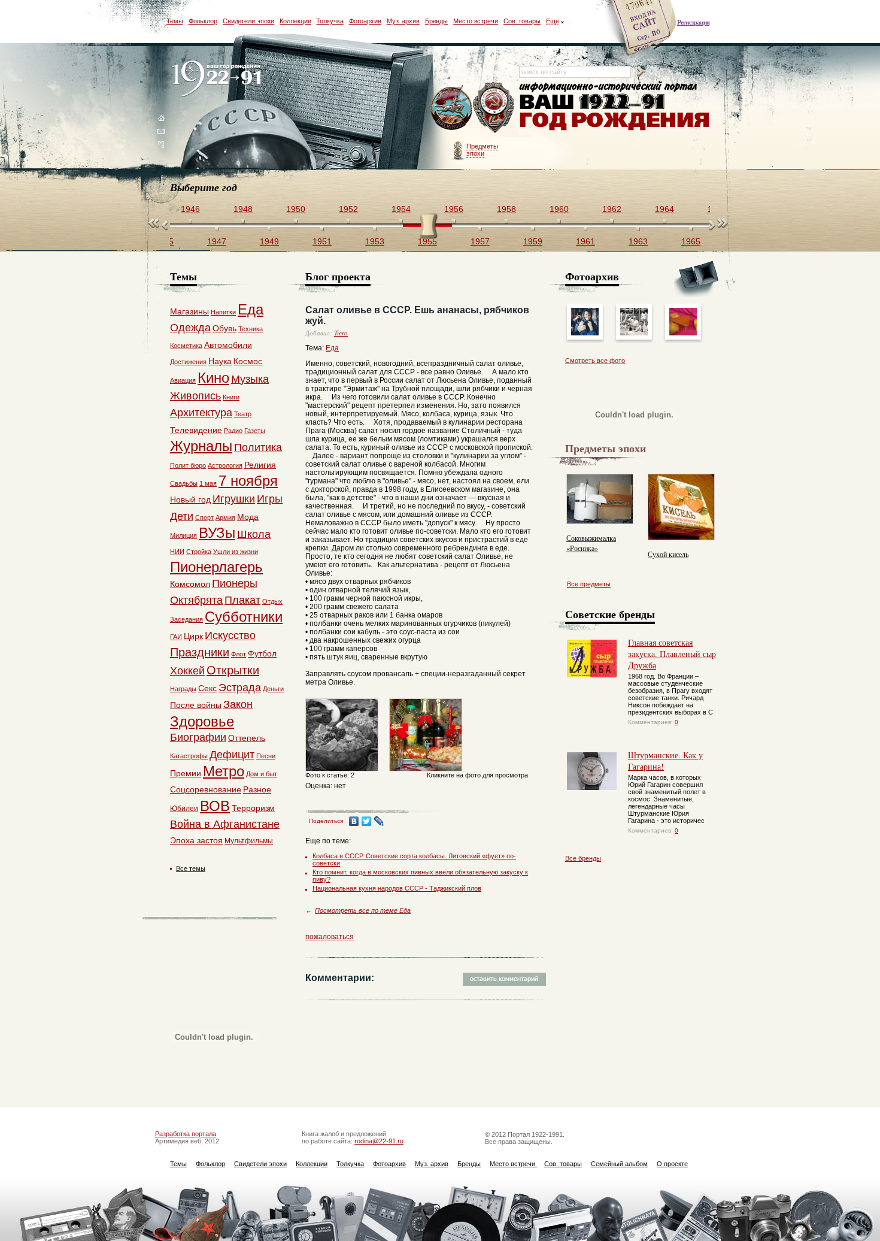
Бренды (436, 21)
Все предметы (589, 584)
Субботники (244, 617)
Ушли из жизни (235, 551)
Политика (258, 447)
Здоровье (202, 721)
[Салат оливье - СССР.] (341, 773)
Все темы (190, 868)
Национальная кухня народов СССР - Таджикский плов (396, 888)
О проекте (672, 1163)
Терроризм (253, 808)
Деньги (273, 688)
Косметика (186, 345)
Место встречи (475, 21)
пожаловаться (329, 937)
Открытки (233, 670)
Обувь (224, 328)
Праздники (199, 652)
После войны (195, 705)
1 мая (208, 483)
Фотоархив (365, 21)
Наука (220, 361)
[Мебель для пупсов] (683, 333)
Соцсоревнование (205, 789)
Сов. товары (522, 21)
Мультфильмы (248, 841)
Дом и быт (261, 773)
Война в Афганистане (225, 824)
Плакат (242, 600)
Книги (231, 397)
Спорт (204, 517)
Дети (181, 516)
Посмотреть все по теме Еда (363, 910)
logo (219, 79)
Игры (270, 499)
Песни (265, 755)
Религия (260, 465)
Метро (223, 771)
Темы (174, 21)
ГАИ (176, 636)
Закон (238, 704)
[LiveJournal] (379, 821)
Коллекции (295, 21)
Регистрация (693, 22)
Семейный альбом (619, 1163)
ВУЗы (217, 533)
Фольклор (203, 21)
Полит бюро (188, 465)
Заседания (186, 619)
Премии (185, 773)
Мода (248, 517)
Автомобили (228, 345)
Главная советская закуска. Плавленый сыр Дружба (672, 654)
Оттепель (246, 738)
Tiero (341, 333)
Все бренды (583, 858)
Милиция (183, 535)
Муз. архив (403, 21)
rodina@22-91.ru (378, 1141)
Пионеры (234, 583)
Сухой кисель (668, 554)
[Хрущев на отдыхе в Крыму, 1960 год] (634, 333)
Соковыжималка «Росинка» (591, 543)
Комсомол (190, 584)
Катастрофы (189, 755)
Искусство (230, 635)
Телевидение (196, 430)
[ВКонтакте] (354, 821)
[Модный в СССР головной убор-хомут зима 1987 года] (585, 333)
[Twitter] (366, 821)
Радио (233, 430)
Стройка (198, 551)
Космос (247, 361)
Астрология (225, 465)
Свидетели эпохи (249, 21)
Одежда (190, 328)
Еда (332, 348)
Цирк (193, 636)
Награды (183, 688)
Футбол (262, 653)
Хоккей (187, 671)
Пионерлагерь (216, 567)
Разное (257, 789)
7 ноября (248, 481)
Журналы (201, 446)
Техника (250, 328)
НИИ (177, 551)
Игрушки (234, 499)
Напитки (223, 312)
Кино (213, 378)
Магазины (189, 311)
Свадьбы (184, 483)
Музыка (250, 379)
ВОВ (215, 806)
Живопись (195, 396)
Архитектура (201, 413)
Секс (207, 688)
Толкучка (329, 21)
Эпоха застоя (196, 840)
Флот (238, 654)
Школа (254, 534)
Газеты (254, 430)
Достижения (188, 361)
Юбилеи (184, 808)
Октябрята (196, 600)
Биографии (198, 737)
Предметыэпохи (482, 150)
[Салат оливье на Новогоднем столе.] (425, 773)
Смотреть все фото (595, 360)
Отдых (272, 601)
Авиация (183, 380)
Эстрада (240, 688)
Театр (242, 413)
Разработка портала (185, 1133)
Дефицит (232, 755)
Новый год (190, 499)
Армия (225, 517)
